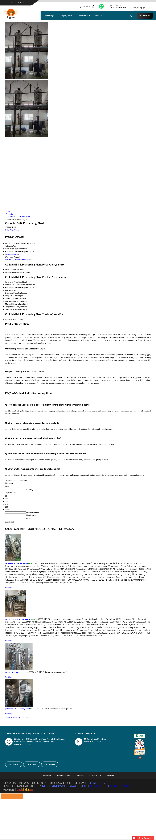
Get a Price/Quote (12, 230)
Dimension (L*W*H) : (59, 580)
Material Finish (11, 304)
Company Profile (66, 16)
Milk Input (9, 301)
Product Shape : (95, 569)
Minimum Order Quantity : (61, 563)
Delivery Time (10, 319)
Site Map (110, 775)
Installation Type (11, 282)
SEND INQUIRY (11, 717)
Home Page (49, 16)
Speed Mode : (40, 566)
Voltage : (36, 569)
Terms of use (98, 786)
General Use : (86, 630)
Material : (107, 572)
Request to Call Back (13, 260)
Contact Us (98, 16)
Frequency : (98, 580)
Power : (23, 569)
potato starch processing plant (17, 709)
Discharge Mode (11, 293)
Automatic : (126, 566)
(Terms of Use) (97, 782)
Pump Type (9, 296)
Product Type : (116, 577)
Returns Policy (119, 786)
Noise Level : (41, 577)
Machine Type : (70, 574)
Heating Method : (67, 577)
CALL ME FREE (23, 717)
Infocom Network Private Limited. (65, 786)
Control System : (21, 572)
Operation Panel (11, 298)
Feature (8, 287)
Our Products (83, 16)
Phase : (136, 577)
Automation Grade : (17, 580)
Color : (77, 572)
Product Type (10, 285)
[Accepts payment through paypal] (139, 755)
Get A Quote (144, 16)
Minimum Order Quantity (14, 272)
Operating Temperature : (56, 583)
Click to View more (12, 254)
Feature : (100, 563)
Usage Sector (10, 307)
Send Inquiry (25, 260)
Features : (59, 636)
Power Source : (95, 577)
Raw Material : (58, 569)
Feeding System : (75, 566)
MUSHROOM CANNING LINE (16, 563)
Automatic (9, 290)
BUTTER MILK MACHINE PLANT (18, 619)
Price (7, 269)
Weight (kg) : (50, 572)
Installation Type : (133, 569)
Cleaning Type (10, 309)
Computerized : (104, 566)
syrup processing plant (14, 672)
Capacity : (112, 622)
